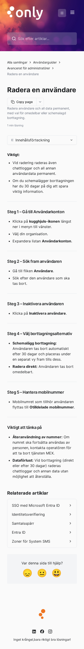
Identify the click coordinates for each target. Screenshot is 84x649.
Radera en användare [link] (23, 74)
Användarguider (45, 62)
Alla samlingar (17, 62)
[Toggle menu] (72, 12)
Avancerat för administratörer (28, 68)
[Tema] (62, 13)
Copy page (24, 102)
